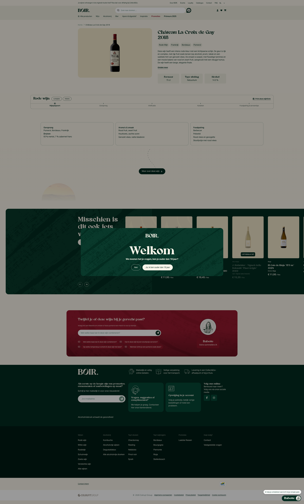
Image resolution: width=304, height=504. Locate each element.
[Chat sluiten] (297, 170)
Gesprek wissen (285, 171)
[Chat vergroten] (294, 170)
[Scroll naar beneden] (278, 483)
